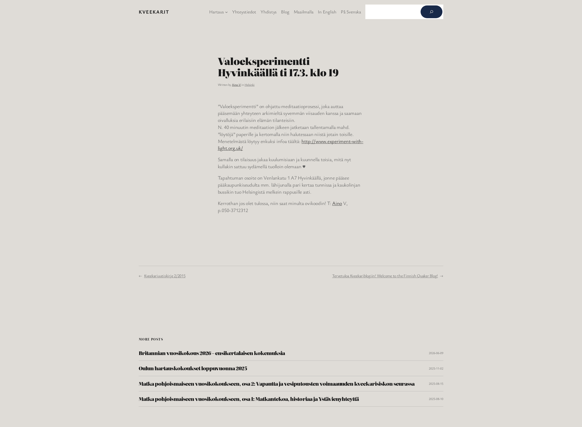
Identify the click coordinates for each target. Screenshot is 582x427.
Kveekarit (154, 11)
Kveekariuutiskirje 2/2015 (165, 275)
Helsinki (250, 84)
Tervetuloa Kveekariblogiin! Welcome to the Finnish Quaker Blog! (385, 275)
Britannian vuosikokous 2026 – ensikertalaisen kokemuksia (212, 353)
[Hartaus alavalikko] (226, 11)
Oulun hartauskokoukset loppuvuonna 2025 (193, 368)
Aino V (236, 84)
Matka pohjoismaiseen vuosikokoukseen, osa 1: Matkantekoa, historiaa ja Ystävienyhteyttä (249, 399)
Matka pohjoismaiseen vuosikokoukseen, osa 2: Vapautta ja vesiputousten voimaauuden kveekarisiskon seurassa (276, 384)
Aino (337, 203)
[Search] (431, 11)
